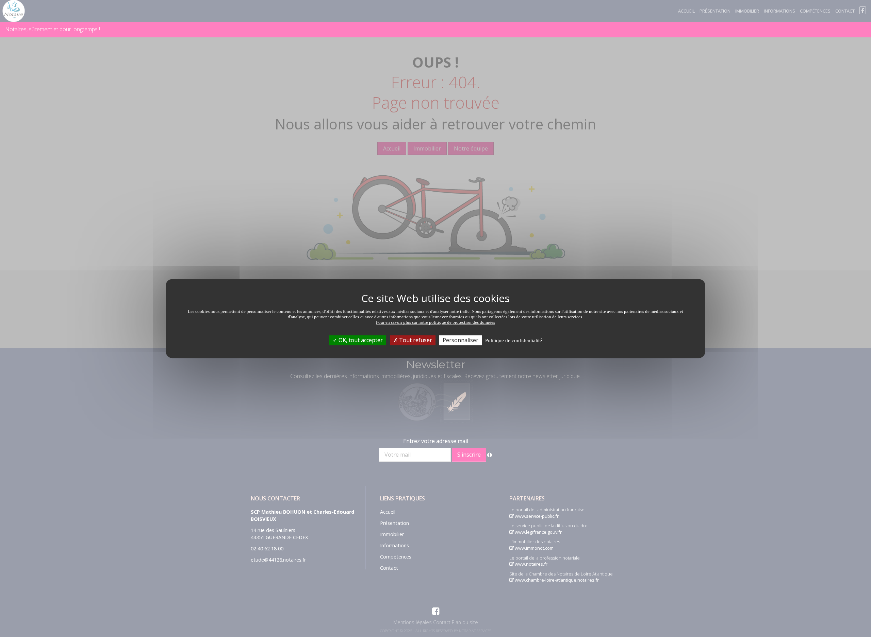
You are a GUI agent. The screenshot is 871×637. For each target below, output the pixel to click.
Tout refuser (415, 340)
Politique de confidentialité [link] (513, 340)
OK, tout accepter (360, 340)
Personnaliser (460, 340)
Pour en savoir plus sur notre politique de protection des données (435, 322)
